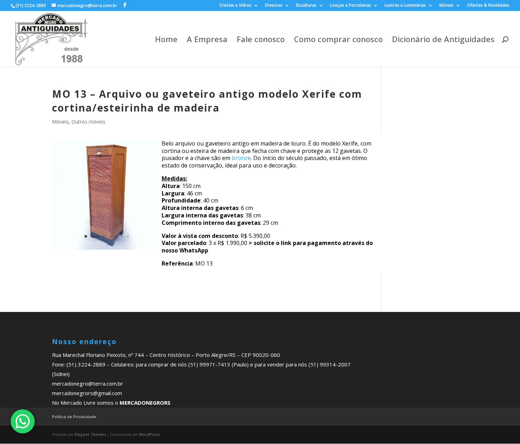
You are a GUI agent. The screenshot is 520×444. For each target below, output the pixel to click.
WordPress (149, 434)
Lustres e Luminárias (405, 5)
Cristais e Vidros (235, 5)
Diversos (274, 5)
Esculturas (306, 5)
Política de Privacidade (74, 416)
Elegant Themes (90, 434)
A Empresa (207, 40)
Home (166, 40)
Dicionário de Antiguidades (443, 40)
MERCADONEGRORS (145, 402)
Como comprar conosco (338, 40)
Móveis (446, 5)
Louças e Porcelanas (350, 5)
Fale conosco (261, 40)
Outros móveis (88, 121)
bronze (241, 158)
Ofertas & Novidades (488, 5)
